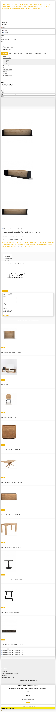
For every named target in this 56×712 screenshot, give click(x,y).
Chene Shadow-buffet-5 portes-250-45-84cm (11, 514)
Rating (4, 304)
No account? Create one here (28, 706)
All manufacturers (7, 75)
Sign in (28, 702)
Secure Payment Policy (8, 677)
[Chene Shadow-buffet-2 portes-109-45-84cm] (9, 441)
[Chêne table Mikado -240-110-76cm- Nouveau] (9, 474)
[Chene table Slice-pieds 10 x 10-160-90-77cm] (9, 539)
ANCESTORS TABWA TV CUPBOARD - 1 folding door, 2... (13, 644)
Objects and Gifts (7, 69)
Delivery (5, 671)
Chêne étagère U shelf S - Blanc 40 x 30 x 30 (11, 352)
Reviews (7, 260)
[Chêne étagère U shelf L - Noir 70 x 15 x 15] (12, 650)
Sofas (4, 68)
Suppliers (5, 24)
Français (6, 32)
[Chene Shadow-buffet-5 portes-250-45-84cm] (9, 506)
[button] (18, 53)
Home (4, 56)
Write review (5, 291)
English (6, 30)
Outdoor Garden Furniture (9, 66)
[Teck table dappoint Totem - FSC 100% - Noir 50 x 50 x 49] (9, 571)
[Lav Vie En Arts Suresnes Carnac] (7, 49)
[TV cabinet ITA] (9, 376)
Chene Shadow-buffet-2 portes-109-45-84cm (11, 449)
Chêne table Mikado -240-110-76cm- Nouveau (11, 482)
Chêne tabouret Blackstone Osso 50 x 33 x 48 (11, 612)
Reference (5, 287)
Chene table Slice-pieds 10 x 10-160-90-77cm (11, 547)
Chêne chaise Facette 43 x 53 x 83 (8, 417)
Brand (3, 285)
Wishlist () (3, 35)
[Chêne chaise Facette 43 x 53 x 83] (9, 409)
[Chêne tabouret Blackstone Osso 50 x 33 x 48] (9, 604)
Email (28, 691)
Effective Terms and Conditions (11, 673)
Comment (5, 308)
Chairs (7, 62)
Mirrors (5, 71)
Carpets (5, 73)
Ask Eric (3, 347)
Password (28, 695)
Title (4, 300)
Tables (7, 60)
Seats (7, 64)
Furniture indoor (7, 58)
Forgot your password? (28, 699)
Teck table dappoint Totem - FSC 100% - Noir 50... (12, 579)
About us (5, 22)
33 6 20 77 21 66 (20, 246)
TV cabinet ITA (4, 384)
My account (6, 675)
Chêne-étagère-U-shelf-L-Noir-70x (13, 239)
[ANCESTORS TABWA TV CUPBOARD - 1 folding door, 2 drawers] (9, 636)
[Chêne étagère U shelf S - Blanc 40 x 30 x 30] (9, 344)
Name (4, 296)
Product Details (8, 258)
